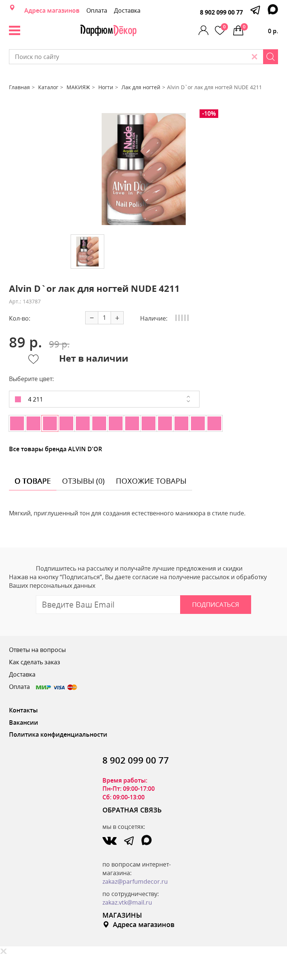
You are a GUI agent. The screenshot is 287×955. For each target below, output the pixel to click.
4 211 (35, 399)
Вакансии (23, 722)
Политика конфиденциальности (58, 734)
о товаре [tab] (33, 481)
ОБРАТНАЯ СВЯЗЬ (132, 809)
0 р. (260, 29)
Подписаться (215, 604)
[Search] (270, 56)
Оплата (96, 10)
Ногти (105, 87)
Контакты (23, 710)
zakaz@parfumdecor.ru (135, 881)
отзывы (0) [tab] (83, 481)
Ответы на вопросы (37, 650)
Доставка (127, 10)
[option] (143, 169)
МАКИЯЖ (78, 87)
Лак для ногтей (140, 87)
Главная (19, 87)
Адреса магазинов (52, 10)
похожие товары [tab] (151, 481)
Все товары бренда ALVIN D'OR (55, 449)
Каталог (48, 87)
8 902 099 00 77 (221, 12)
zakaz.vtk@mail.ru (127, 902)
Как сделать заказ (34, 662)
